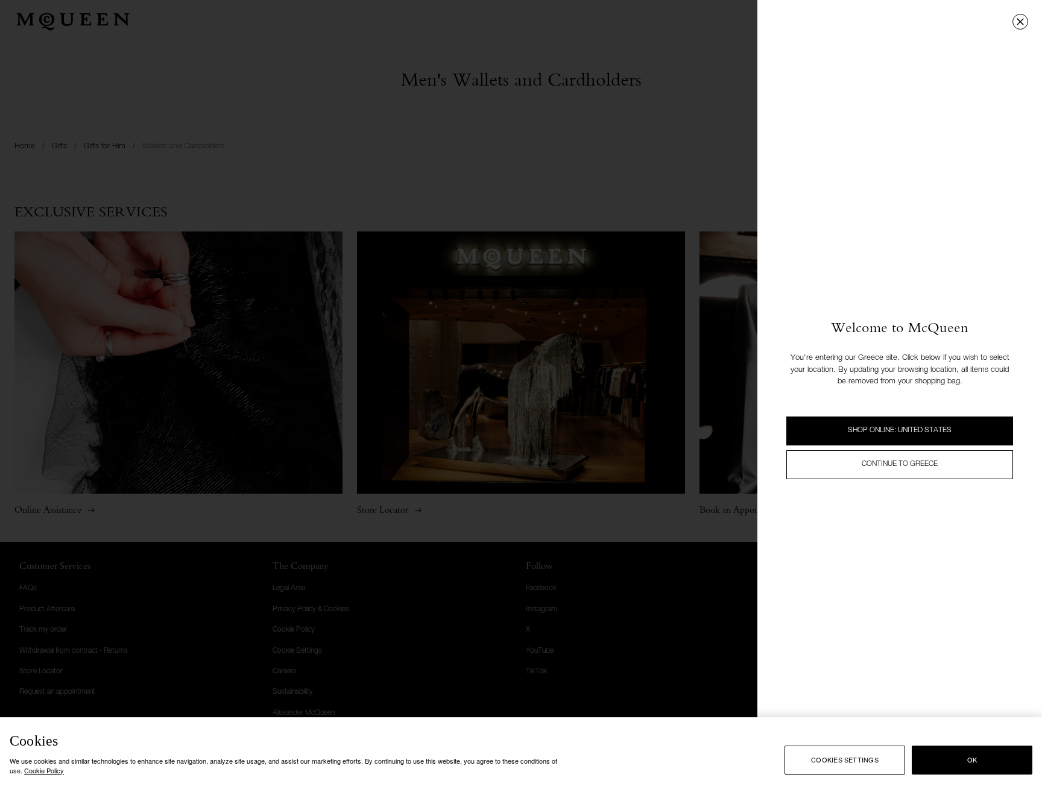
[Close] (1020, 21)
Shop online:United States (900, 430)
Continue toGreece (900, 464)
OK (972, 760)
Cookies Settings (845, 760)
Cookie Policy (44, 770)
